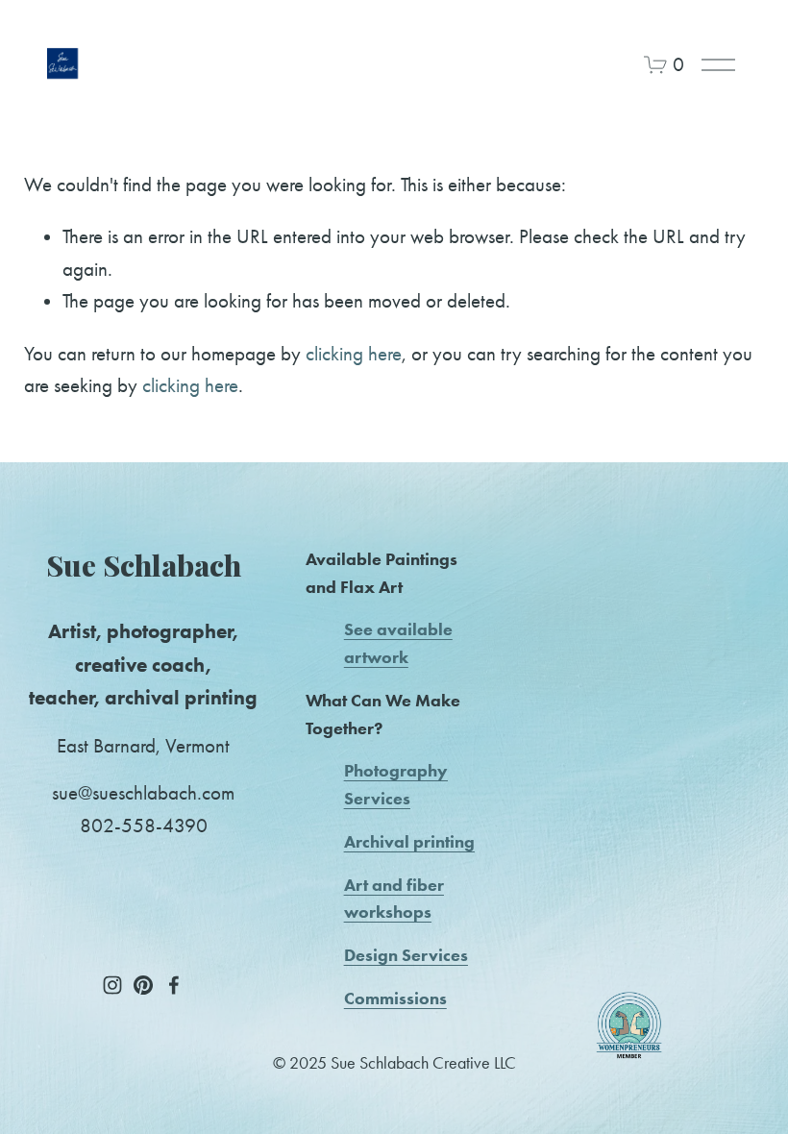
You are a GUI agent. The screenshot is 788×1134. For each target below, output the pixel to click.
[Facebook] (174, 985)
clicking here (354, 353)
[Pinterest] (143, 985)
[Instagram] (112, 985)
